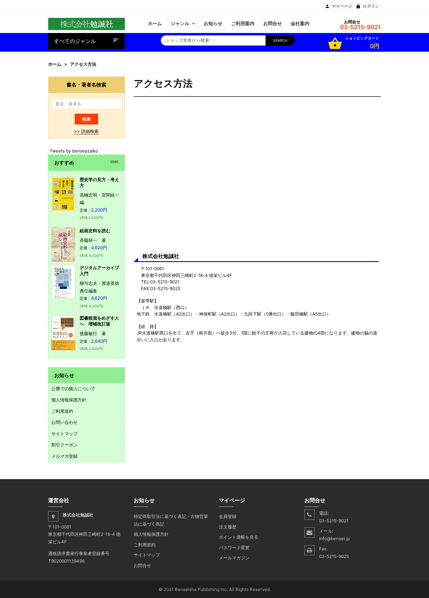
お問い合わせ (64, 422)
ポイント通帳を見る (238, 537)
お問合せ (142, 565)
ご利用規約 (62, 411)
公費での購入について (73, 388)
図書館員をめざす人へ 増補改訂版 (99, 321)
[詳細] (113, 161)
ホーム (54, 64)
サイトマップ (64, 433)
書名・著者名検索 (86, 85)
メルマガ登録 (64, 456)
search (280, 40)
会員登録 (227, 516)
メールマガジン (234, 558)
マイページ (342, 6)
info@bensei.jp (334, 538)
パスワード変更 (234, 547)
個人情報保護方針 (68, 400)
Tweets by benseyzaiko (74, 151)
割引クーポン (64, 445)
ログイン (371, 6)
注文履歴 (227, 527)
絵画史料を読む (95, 230)
